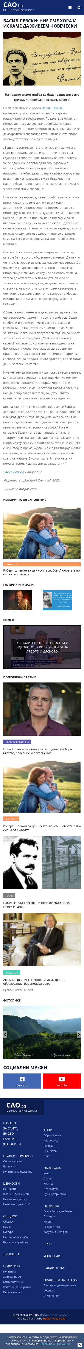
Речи (48, 1244)
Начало (9, 1123)
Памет (7, 1226)
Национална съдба (15, 1237)
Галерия (10, 1139)
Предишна (79, 1034)
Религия (49, 1145)
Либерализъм (12, 1276)
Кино (47, 1173)
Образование (52, 1135)
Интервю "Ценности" (16, 1204)
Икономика (51, 1140)
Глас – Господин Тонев (58, 1211)
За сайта (10, 1128)
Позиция (49, 1216)
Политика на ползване (17, 1171)
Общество (50, 1151)
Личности (11, 1254)
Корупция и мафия (56, 1232)
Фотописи (12, 1144)
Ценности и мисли (15, 1199)
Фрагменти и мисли (16, 1194)
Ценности (9, 1188)
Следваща (5, 1034)
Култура (8, 1232)
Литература (51, 1188)
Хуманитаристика (55, 1194)
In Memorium (52, 1295)
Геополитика (52, 1226)
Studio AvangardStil (54, 1318)
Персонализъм (12, 1292)
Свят (47, 1156)
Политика (9, 1271)
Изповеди (52, 1256)
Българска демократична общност (60, 1288)
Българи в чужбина (15, 1242)
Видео (8, 1133)
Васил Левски (52, 108)
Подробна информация (55, 1344)
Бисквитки (10, 1166)
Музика (48, 1183)
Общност (9, 1221)
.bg (18, 7)
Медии (48, 1221)
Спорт (47, 1178)
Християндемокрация (17, 1287)
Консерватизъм (13, 1282)
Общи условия (12, 1161)
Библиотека (54, 1268)
